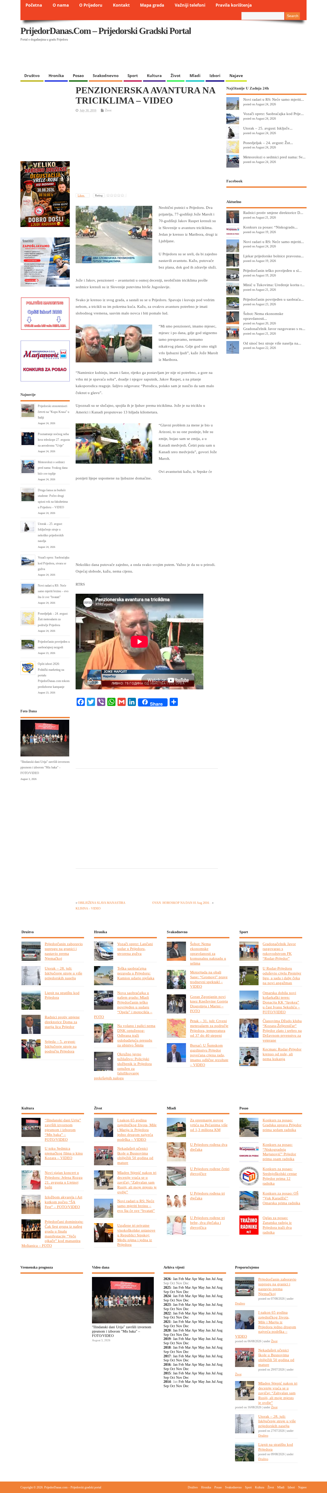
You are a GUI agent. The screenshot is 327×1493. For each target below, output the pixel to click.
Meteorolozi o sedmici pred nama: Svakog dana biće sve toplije (52, 467)
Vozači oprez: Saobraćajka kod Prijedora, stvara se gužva (53, 563)
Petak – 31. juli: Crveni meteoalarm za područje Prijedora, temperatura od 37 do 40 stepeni (209, 1028)
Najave (236, 75)
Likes (81, 195)
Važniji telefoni (190, 5)
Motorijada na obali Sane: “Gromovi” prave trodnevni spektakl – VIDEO (209, 979)
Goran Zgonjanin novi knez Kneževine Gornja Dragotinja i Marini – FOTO (209, 1003)
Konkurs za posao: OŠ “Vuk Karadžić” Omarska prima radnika (281, 1198)
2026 (167, 1279)
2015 (167, 1373)
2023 (167, 1305)
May (201, 1279)
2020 (167, 1330)
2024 (167, 1296)
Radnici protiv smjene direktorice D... (273, 212)
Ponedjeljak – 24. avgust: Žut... (268, 143)
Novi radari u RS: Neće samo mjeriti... (273, 99)
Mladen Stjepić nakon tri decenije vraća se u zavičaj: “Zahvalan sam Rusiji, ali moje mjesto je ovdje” (137, 1182)
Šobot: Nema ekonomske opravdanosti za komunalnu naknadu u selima (208, 953)
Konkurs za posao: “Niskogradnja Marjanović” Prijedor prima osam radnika (279, 1151)
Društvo (32, 75)
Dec (186, 1292)
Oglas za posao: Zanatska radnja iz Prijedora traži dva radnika (277, 1225)
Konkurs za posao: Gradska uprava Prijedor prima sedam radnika (282, 1125)
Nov (179, 1292)
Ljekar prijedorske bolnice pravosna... (273, 256)
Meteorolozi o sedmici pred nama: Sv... (274, 157)
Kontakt (121, 5)
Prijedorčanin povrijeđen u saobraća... (273, 299)
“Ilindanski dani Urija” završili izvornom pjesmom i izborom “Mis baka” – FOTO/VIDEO (44, 767)
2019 (167, 1339)
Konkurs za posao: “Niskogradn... (270, 227)
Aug (219, 1279)
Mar (188, 1279)
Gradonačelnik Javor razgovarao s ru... (274, 328)
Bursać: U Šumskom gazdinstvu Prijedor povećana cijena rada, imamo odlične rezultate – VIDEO (209, 1055)
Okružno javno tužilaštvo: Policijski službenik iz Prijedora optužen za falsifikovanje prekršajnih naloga (123, 1066)
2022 (167, 1313)
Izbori (214, 75)
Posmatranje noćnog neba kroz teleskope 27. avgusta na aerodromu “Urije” (54, 439)
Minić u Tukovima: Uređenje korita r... (274, 285)
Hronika (56, 75)
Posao (78, 75)
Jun (208, 1279)
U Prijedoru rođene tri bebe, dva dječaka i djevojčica (207, 1223)
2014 (167, 1382)
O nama (61, 5)
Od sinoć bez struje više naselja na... (272, 343)
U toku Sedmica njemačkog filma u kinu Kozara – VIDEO (64, 1153)
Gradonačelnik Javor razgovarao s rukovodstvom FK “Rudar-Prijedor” (279, 951)
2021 (167, 1322)
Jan (175, 1279)
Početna (34, 5)
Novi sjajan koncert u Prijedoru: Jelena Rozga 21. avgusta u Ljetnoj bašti (64, 1179)
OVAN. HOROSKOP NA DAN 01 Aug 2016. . (181, 903)
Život (176, 75)
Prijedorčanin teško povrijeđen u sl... (272, 270)
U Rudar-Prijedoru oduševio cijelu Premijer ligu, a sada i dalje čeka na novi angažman (282, 975)
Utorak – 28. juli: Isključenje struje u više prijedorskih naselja (63, 973)
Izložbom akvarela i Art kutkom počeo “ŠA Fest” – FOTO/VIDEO (63, 1202)
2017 (167, 1356)
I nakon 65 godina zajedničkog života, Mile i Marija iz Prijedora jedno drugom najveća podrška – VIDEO (137, 1130)
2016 (167, 1365)
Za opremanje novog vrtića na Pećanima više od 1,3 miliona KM (209, 1125)
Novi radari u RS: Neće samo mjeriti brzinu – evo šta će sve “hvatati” (53, 591)
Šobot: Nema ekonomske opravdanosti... (263, 316)
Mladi (195, 75)
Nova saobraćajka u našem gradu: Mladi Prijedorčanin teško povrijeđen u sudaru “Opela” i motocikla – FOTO (123, 1005)
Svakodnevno (106, 75)
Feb (181, 1279)
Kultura (154, 75)
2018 (167, 1347)
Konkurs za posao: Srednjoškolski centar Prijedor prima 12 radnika (280, 1176)
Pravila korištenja (234, 5)
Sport (132, 75)
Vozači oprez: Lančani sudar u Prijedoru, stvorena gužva (135, 949)
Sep (166, 1292)
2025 (167, 1287)
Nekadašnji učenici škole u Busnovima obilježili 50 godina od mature (135, 1155)
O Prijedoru (90, 5)
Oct (172, 1292)
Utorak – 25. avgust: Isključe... (268, 128)
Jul (214, 1279)
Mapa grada (152, 5)
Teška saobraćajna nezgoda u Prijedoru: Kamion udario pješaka (135, 973)
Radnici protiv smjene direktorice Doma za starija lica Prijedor (62, 1022)
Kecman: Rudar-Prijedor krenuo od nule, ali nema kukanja (282, 1054)
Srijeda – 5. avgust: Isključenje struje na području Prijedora (61, 1046)
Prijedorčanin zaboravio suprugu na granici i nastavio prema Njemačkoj (64, 951)
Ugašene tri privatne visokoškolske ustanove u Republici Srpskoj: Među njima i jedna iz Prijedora (136, 1235)
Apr (194, 1279)
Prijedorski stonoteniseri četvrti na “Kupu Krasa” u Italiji (53, 411)
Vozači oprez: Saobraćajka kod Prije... (273, 113)
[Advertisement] (207, 57)
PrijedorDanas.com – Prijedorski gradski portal (105, 31)
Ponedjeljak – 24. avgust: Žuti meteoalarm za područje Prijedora (53, 619)
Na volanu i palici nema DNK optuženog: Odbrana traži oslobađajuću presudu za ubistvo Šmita (136, 1035)
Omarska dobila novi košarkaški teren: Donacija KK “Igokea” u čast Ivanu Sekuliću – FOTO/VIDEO (281, 1002)
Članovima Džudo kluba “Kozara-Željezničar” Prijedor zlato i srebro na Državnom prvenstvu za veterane (282, 1030)
